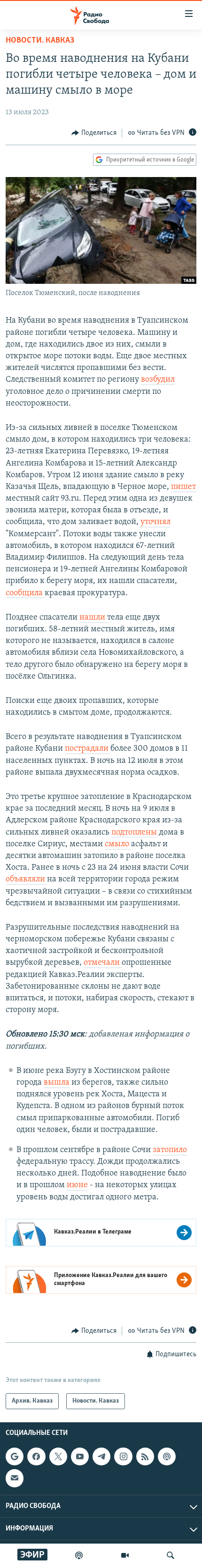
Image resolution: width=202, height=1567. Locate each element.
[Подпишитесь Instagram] (123, 1456)
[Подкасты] (167, 1456)
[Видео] (125, 1555)
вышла (57, 1083)
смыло (118, 844)
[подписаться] (14, 1478)
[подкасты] (79, 1555)
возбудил (158, 380)
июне (77, 1185)
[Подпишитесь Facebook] (36, 1456)
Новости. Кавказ (40, 41)
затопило (170, 1150)
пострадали (87, 749)
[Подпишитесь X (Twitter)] (58, 1456)
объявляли (26, 879)
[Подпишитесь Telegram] (101, 1456)
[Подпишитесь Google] (14, 1456)
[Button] (94, 133)
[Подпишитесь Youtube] (80, 1456)
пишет (183, 487)
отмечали (103, 963)
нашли (93, 617)
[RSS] (145, 1456)
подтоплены (134, 832)
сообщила (25, 593)
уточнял (155, 522)
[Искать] (170, 1555)
